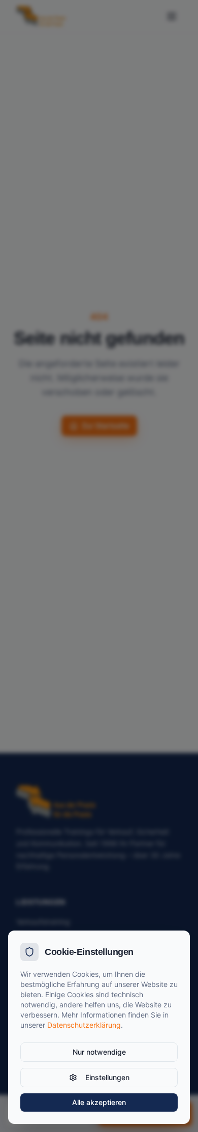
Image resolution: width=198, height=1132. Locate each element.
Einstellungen (107, 1077)
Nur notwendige (99, 1052)
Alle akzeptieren (99, 1102)
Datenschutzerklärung (84, 1025)
